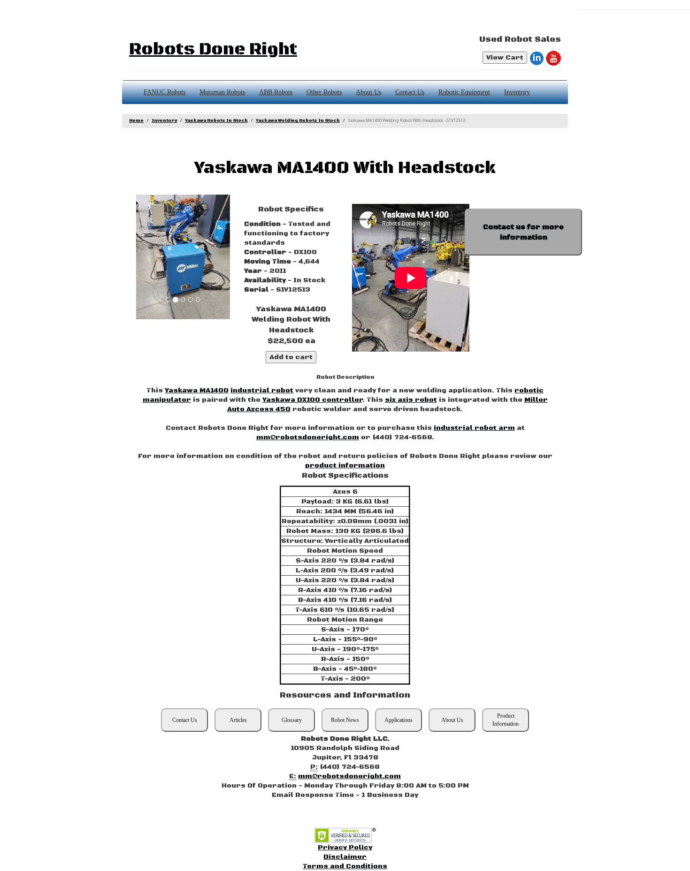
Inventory (517, 92)
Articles (238, 720)
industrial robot (261, 390)
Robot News (345, 720)
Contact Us (409, 92)
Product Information (505, 720)
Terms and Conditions (345, 866)
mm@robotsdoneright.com (307, 437)
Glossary (292, 720)
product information (345, 465)
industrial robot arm (474, 428)
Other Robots (324, 92)
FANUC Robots (164, 92)
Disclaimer (345, 857)
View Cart (504, 57)
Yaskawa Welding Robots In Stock (298, 120)
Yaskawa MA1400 (197, 390)
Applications (398, 720)
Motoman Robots (222, 92)
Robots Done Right (213, 49)
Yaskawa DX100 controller (312, 400)
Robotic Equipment (464, 92)
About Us (368, 92)
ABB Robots (275, 92)
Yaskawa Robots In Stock (216, 120)
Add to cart (291, 357)
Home (136, 120)
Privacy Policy (345, 847)
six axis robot (411, 400)
